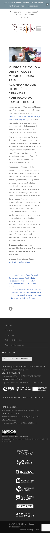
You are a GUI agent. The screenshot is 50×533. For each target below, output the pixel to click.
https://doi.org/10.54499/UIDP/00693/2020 (20, 417)
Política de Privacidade (14, 340)
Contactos (9, 335)
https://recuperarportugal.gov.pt (15, 370)
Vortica (38, 530)
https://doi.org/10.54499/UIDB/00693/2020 (20, 410)
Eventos (8, 330)
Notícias (8, 325)
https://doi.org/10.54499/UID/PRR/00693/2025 (21, 376)
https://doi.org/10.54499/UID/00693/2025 (19, 423)
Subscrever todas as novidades (17, 359)
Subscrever (33, 6)
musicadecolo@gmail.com (20, 262)
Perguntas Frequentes (14, 345)
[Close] (47, 4)
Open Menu (38, 28)
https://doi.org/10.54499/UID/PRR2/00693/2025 (22, 382)
